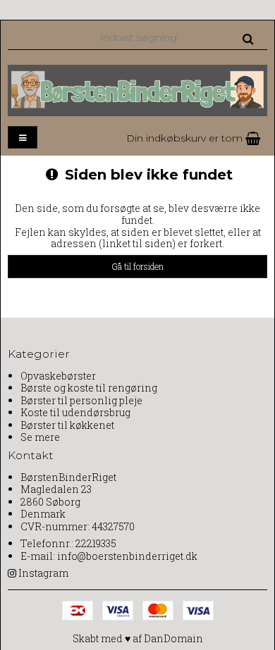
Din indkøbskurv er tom (185, 138)
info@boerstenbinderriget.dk (127, 556)
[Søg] (248, 38)
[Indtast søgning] (175, 37)
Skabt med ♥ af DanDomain (138, 638)
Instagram (43, 573)
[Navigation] (22, 137)
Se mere (40, 437)
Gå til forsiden (137, 266)
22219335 (95, 543)
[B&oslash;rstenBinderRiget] (137, 90)
